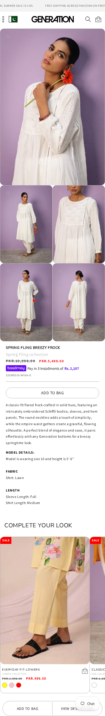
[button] (88, 19)
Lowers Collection (14, 673)
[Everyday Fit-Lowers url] (45, 600)
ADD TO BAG (52, 392)
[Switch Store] (13, 19)
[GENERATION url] (52, 19)
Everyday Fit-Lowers (21, 670)
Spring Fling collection (27, 354)
